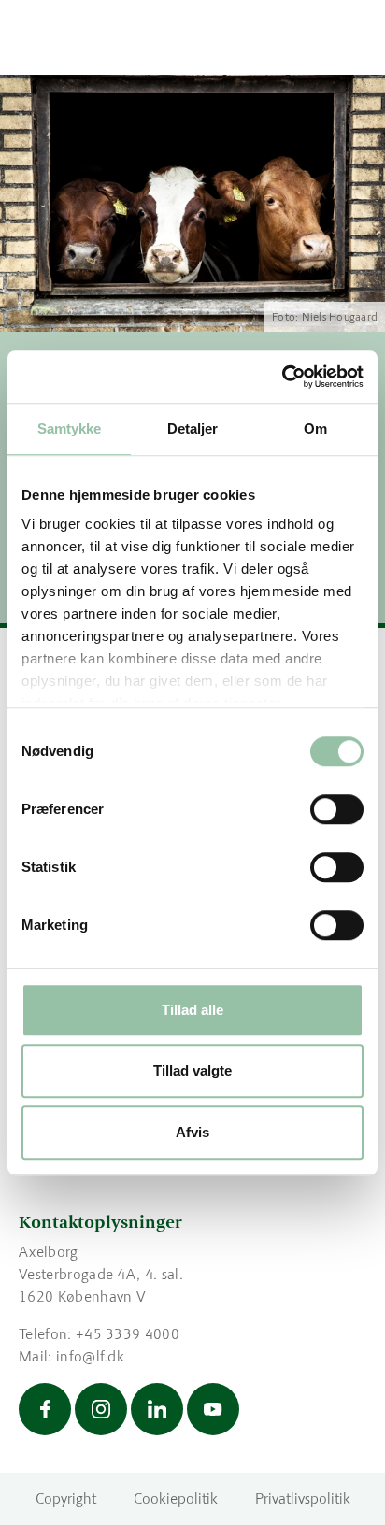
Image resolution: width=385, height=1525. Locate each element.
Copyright (66, 1498)
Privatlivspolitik (302, 1498)
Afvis (192, 1132)
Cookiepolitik (176, 1498)
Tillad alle (192, 1010)
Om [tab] (315, 428)
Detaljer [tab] (193, 428)
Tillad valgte (192, 1070)
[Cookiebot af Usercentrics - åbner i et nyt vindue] (282, 376)
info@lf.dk (90, 1356)
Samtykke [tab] (69, 428)
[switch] (337, 809)
